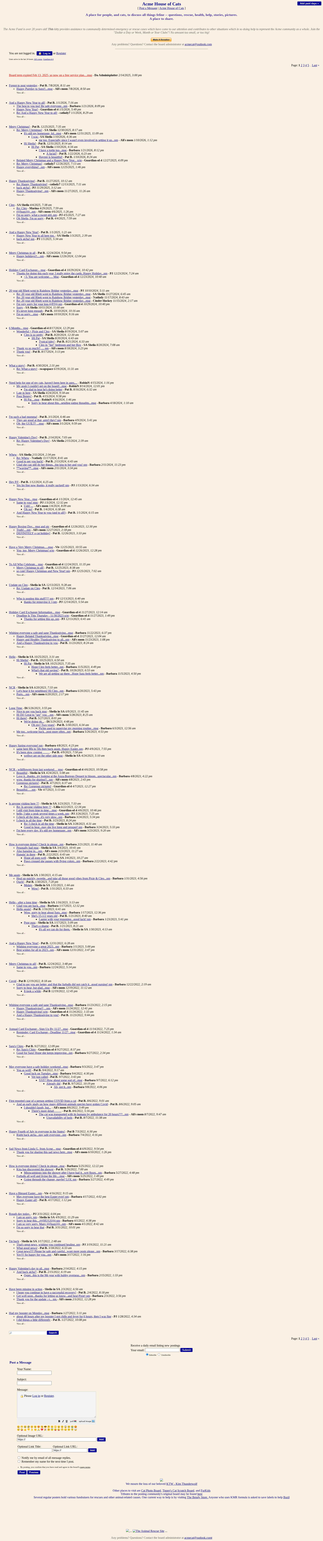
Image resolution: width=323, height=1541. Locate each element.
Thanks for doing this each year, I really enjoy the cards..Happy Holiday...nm (61, 273)
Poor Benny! (24, 396)
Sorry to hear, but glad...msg (33, 987)
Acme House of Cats (171, 8)
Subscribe (152, 1355)
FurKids (205, 1490)
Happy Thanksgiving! (22, 181)
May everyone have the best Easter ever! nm (42, 1196)
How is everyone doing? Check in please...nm (36, 844)
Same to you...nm (26, 967)
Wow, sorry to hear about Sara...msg (45, 912)
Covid (12, 981)
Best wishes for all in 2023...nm (35, 950)
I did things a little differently (33, 1319)
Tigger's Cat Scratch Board (178, 1490)
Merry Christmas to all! (30, 567)
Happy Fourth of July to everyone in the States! (37, 1131)
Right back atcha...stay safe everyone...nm (41, 1134)
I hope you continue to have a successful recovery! (46, 1292)
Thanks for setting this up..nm (41, 619)
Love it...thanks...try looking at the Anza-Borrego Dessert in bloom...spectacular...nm (66, 776)
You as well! (23, 1070)
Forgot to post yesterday (23, 85)
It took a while (32, 991)
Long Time (16, 708)
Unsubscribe (165, 1355)
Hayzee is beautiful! (50, 157)
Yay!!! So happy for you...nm (33, 1254)
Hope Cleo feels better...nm (47, 666)
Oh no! (28, 509)
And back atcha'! (26, 1271)
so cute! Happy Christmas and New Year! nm (43, 571)
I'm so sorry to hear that (30, 1227)
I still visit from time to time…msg (36, 810)
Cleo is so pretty (33, 334)
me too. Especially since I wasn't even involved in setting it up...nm (78, 140)
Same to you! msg (27, 502)
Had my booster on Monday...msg (29, 1313)
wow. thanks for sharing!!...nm (34, 779)
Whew (13, 454)
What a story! (17, 365)
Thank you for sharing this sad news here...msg (44, 1152)
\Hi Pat (35, 338)
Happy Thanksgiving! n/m (32, 1011)
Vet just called (39, 1076)
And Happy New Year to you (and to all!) (41, 512)
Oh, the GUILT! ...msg (30, 423)
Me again (14, 875)
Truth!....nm (23, 529)
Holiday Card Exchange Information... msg (34, 612)
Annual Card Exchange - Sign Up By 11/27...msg (38, 1029)
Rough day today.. (20, 1213)
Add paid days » (309, 3)
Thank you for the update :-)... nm (36, 1299)
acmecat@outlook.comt (198, 1537)
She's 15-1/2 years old (44, 915)
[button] (59, 1421)
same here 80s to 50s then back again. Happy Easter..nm (49, 748)
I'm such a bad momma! (23, 416)
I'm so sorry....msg (27, 314)
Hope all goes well (35, 857)
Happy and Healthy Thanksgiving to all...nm (42, 639)
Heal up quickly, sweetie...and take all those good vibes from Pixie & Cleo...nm (63, 878)
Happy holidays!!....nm (30, 256)
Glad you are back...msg (30, 905)
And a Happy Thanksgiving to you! (37, 1015)
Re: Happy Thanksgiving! (31, 184)
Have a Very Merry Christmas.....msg (31, 547)
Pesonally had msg (27, 847)
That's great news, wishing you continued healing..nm (48, 1244)
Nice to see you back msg (31, 711)
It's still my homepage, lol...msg (42, 133)
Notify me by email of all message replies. (46, 1457)
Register (49, 1395)
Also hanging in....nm (29, 851)
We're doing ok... (34, 721)
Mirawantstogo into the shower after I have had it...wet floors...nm (63, 1172)
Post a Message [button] (148, 8)
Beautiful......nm (26, 789)
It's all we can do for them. (54, 929)
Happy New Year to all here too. (35, 235)
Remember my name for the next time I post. (47, 1461)
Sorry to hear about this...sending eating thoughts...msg (63, 403)
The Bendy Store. (197, 1497)
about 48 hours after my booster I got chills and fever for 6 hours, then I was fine (63, 1316)
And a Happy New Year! (24, 232)
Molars (28, 885)
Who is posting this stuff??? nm (34, 598)
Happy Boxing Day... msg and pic (29, 526)
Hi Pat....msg (31, 399)
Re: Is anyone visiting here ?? (33, 807)
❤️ (42, 1429)
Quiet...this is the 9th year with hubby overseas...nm (54, 1275)
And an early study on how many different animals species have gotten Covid (62, 1104)
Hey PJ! (14, 482)
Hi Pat (35, 146)
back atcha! (23, 187)
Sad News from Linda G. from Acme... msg (35, 1148)
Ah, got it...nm (62, 1087)
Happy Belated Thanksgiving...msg (37, 636)
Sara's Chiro (16, 1046)
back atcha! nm (25, 239)
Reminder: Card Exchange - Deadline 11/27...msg (45, 1032)
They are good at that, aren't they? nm (38, 420)
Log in (46, 53)
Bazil (286, 1497)
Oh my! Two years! (43, 725)
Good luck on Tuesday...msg (41, 1073)
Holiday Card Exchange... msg (27, 270)
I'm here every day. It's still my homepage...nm (43, 830)
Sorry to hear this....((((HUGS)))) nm (38, 1220)
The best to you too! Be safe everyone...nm (41, 106)
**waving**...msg (27, 468)
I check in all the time (29, 820)
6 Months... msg (18, 328)
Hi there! (21, 718)
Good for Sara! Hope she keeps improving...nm (44, 1052)
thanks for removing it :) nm (40, 602)
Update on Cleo (18, 584)
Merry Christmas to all (22, 252)
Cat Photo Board (151, 1490)
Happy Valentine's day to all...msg (29, 1268)
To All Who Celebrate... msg (26, 564)
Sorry (19, 307)
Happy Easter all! (26, 1200)
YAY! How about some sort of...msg (60, 1080)
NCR (12, 687)
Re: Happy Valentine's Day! (33, 440)
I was (35, 136)
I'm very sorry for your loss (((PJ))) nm (39, 304)
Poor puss (30, 922)
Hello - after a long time (23, 902)
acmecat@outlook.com (198, 44)
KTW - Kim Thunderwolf (181, 1483)
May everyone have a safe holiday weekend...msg (38, 1066)
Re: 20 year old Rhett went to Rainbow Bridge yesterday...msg (53, 294)
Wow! (35, 888)
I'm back (14, 1241)
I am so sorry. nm (26, 1217)
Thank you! (23, 351)
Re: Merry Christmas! (29, 130)
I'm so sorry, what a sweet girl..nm (36, 215)
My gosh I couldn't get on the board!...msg (41, 386)
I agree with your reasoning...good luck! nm (65, 919)
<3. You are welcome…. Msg (41, 276)
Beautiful (21, 772)
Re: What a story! (26, 368)
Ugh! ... (28, 505)
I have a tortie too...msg (53, 150)
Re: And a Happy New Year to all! (36, 112)
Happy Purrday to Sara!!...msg (34, 88)
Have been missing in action (25, 1289)
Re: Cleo (21, 208)
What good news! (26, 1248)
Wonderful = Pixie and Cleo (33, 331)
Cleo (12, 204)
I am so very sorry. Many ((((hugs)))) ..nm (41, 1224)
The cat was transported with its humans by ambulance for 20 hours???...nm (83, 1114)
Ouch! (20, 881)
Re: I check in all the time (39, 823)
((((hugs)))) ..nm (26, 211)
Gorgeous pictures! (27, 783)
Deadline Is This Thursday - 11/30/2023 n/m (42, 615)
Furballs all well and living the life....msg (40, 1176)
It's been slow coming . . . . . (33, 752)
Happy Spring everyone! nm (26, 745)
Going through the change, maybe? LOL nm (50, 1179)
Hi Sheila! (30, 143)
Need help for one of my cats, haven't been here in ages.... (43, 382)
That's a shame (40, 926)
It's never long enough (29, 310)
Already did (53, 1083)
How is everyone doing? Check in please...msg (36, 1166)
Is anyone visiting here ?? (24, 803)
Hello (12, 656)
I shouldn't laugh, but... (37, 1107)
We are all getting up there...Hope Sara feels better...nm (71, 673)
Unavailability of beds (59, 1117)
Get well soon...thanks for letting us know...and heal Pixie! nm (53, 1295)
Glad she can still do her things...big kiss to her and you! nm (51, 464)
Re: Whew (22, 458)
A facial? (51, 153)
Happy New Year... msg (23, 499)
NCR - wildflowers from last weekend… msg (36, 769)
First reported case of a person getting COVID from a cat (42, 1100)
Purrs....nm (22, 694)
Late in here (23, 392)
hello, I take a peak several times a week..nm (42, 813)
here (199, 1494)
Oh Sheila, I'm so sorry (30, 218)
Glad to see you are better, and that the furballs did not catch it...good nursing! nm (64, 984)
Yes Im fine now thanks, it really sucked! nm (42, 485)
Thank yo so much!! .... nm (32, 348)
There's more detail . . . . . (46, 1111)
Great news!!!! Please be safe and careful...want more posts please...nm (58, 1251)
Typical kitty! (47, 341)
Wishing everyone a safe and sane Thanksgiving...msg (41, 632)
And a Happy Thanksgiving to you (37, 643)
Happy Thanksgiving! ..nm (32, 191)
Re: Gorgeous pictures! (37, 786)
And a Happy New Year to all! (27, 102)
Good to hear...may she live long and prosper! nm (53, 827)
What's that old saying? (45, 670)
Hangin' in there (25, 854)
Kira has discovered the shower (34, 1169)
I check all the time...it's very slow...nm (39, 817)
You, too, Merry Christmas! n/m (35, 550)
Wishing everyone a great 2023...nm (37, 946)
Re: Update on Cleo (28, 588)
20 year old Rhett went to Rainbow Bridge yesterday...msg (43, 290)
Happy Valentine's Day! (23, 437)
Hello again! (23, 909)
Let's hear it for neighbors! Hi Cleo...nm (40, 690)
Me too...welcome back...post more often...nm (43, 731)
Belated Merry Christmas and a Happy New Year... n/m (49, 160)
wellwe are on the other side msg (43, 755)
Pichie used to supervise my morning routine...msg (68, 728)
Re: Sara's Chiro (26, 1049)
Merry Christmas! (19, 126)
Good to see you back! (29, 461)
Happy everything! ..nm (30, 167)
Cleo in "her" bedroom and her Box (60, 345)
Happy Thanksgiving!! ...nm (33, 1008)
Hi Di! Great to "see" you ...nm (34, 714)
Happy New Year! (27, 109)
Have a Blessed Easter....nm (25, 1193)
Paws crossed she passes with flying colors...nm (52, 861)
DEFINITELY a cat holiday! (33, 533)
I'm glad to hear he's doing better (43, 389)
